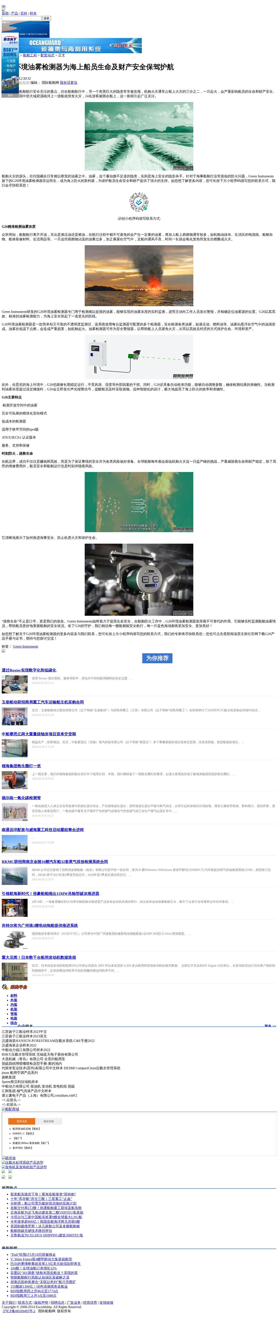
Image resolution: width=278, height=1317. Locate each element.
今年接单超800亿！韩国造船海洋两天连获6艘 (45, 1221)
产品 (14, 13)
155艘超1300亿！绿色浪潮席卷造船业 (39, 1286)
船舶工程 (30, 55)
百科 (23, 13)
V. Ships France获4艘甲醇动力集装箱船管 (41, 1259)
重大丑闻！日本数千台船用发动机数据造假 (39, 957)
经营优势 (90, 1302)
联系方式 (25, 1302)
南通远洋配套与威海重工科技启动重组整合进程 (43, 830)
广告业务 (74, 1302)
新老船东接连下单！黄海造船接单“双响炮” (43, 1194)
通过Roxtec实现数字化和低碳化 (29, 670)
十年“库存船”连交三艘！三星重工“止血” (41, 1199)
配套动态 (48, 55)
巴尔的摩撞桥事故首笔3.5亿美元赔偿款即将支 (45, 1264)
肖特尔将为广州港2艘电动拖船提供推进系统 (40, 925)
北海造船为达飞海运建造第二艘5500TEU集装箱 (46, 1212)
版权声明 (41, 1302)
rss (3, 6)
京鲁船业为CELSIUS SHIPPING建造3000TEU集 (46, 1235)
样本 (33, 13)
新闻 (5, 13)
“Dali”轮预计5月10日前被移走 (33, 1254)
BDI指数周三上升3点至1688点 (33, 1295)
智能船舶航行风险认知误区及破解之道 (40, 1277)
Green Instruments (25, 646)
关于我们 (9, 1302)
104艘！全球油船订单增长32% (33, 1268)
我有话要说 (68, 82)
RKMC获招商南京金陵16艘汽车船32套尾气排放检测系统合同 (55, 862)
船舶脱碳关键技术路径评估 (31, 1231)
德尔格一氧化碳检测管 (21, 798)
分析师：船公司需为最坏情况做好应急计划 (43, 1203)
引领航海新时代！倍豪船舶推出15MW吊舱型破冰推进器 (50, 893)
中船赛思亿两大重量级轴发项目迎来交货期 (39, 734)
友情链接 (106, 1302)
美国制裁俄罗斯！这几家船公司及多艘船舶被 (45, 1226)
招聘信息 (58, 1302)
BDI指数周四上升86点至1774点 (34, 1291)
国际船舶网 (21, 82)
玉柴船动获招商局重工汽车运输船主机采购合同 (43, 702)
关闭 (10, 95)
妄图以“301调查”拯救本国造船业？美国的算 (44, 1273)
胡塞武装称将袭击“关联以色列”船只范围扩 (43, 1282)
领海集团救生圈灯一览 (21, 766)
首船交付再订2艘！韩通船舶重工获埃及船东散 (46, 1208)
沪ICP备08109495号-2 (19, 1311)
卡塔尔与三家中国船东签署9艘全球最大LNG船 (46, 1217)
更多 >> (270, 1026)
